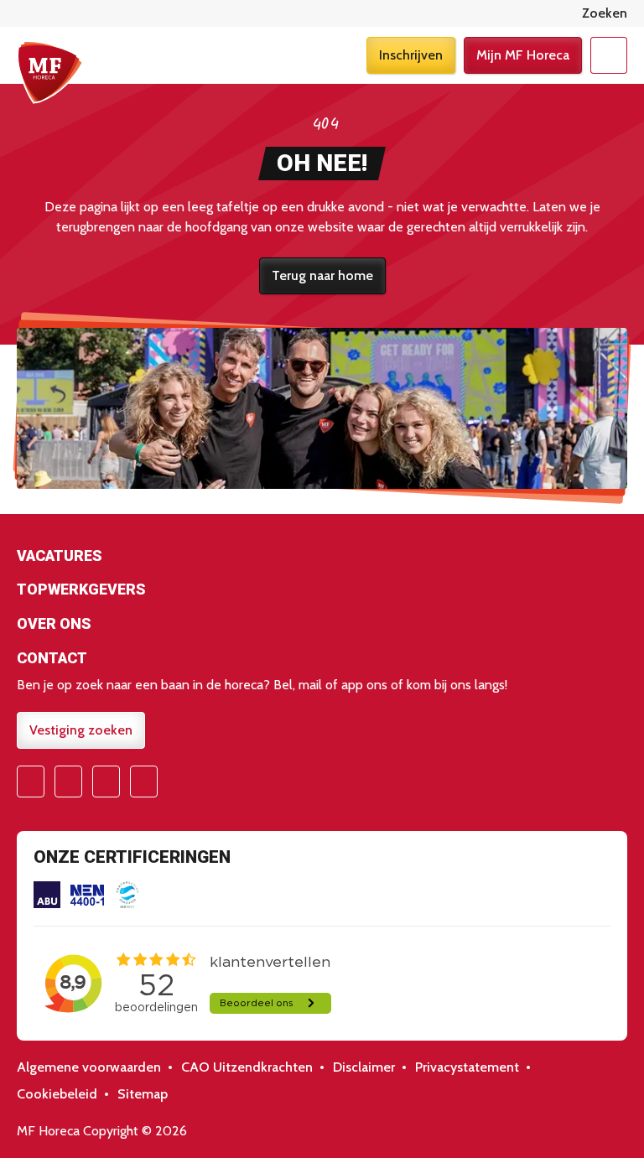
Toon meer (322, 558)
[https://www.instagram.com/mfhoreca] (68, 781)
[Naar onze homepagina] (50, 72)
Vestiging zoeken (80, 730)
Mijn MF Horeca (522, 55)
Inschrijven (411, 55)
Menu (608, 55)
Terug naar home (322, 275)
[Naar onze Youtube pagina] (106, 781)
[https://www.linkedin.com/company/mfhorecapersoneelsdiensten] (144, 781)
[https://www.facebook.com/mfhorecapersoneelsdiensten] (30, 781)
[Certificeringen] (47, 894)
